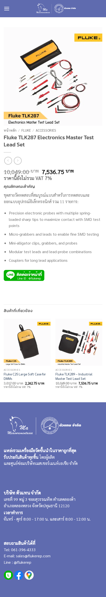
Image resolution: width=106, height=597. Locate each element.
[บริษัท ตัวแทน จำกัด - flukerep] (55, 8)
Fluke (26, 130)
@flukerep (22, 562)
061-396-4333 (23, 549)
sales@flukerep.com (33, 555)
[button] (7, 8)
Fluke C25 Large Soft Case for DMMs (25, 376)
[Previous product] (17, 160)
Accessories (46, 130)
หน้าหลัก (10, 130)
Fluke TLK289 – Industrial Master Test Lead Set (73, 376)
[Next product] (8, 160)
